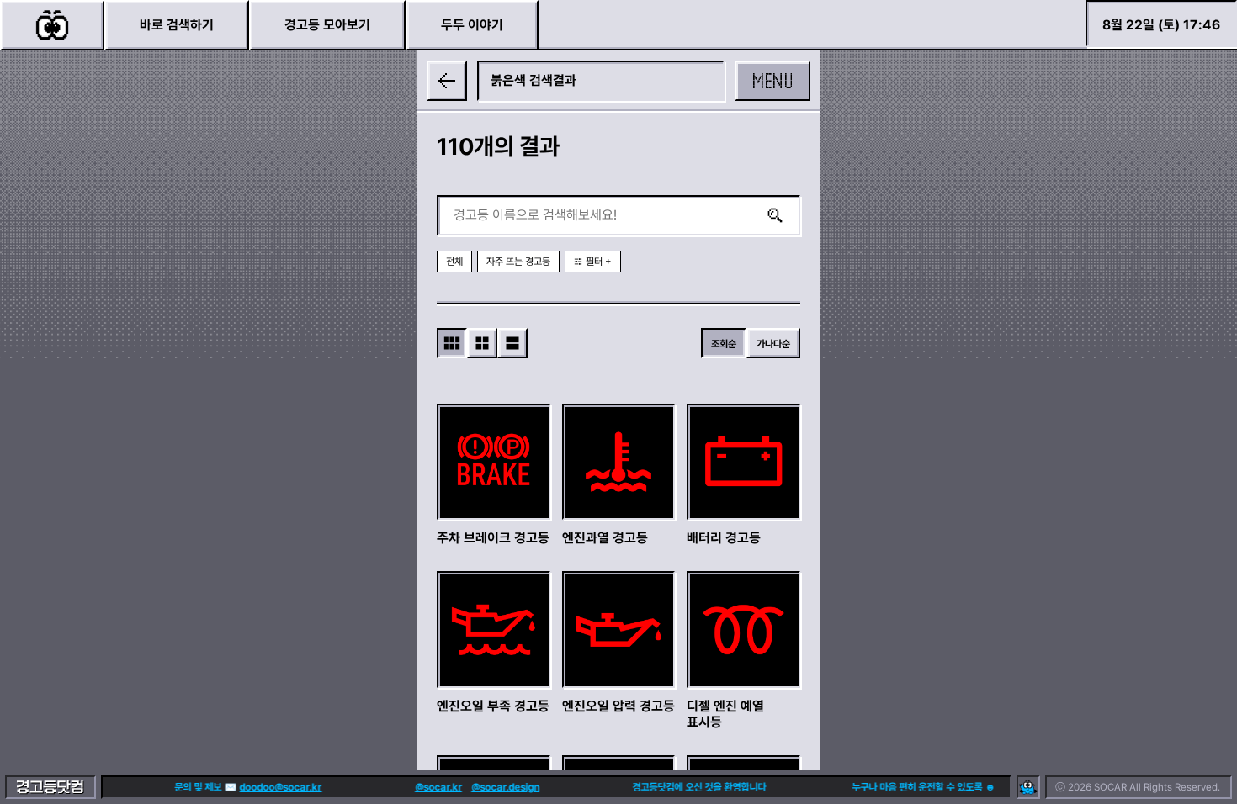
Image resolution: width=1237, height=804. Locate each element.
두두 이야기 (472, 25)
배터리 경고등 (724, 538)
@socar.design (499, 787)
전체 (454, 261)
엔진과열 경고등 (605, 538)
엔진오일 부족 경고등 (493, 706)
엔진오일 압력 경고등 (618, 706)
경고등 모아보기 (327, 25)
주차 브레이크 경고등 (493, 538)
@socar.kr (432, 787)
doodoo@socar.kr (274, 787)
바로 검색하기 (177, 25)
